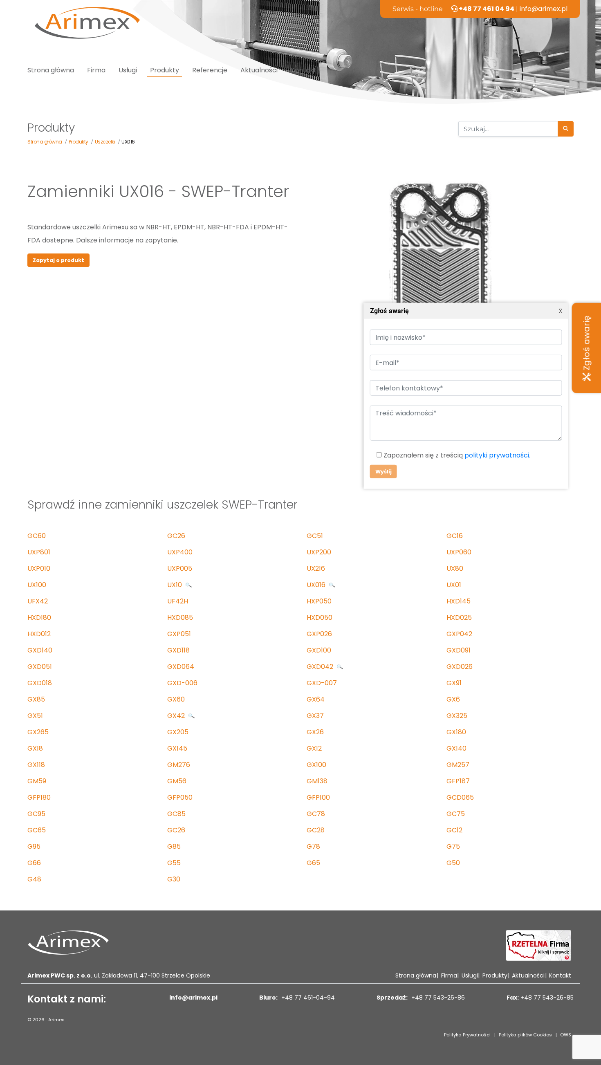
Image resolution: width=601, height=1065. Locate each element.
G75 (453, 846)
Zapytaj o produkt (58, 260)
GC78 (316, 813)
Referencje (209, 70)
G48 (34, 879)
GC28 (316, 830)
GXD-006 (182, 683)
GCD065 (460, 797)
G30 (173, 879)
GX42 (176, 715)
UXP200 (319, 552)
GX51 (35, 715)
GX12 (314, 748)
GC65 (36, 830)
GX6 (453, 699)
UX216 (316, 568)
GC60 (36, 535)
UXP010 (38, 568)
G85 (174, 846)
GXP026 (319, 634)
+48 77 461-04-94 (307, 997)
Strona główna (50, 70)
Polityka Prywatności (467, 1034)
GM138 (317, 781)
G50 (453, 863)
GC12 (454, 830)
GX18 (35, 748)
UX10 (175, 585)
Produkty (164, 70)
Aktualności (259, 70)
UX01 (453, 585)
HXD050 (319, 617)
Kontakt (303, 70)
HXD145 (458, 601)
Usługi (128, 70)
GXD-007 (322, 683)
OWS (565, 1034)
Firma (96, 70)
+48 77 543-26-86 (437, 997)
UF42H (177, 601)
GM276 (178, 764)
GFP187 (458, 781)
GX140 (456, 748)
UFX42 (37, 601)
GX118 (36, 764)
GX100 (316, 764)
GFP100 (318, 797)
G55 (174, 863)
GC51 (315, 535)
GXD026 (459, 666)
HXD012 (39, 634)
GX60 (176, 699)
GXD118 (178, 650)
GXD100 (319, 650)
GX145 (177, 748)
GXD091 (458, 650)
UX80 (454, 568)
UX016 (317, 585)
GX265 (38, 732)
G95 (33, 846)
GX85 (36, 699)
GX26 (315, 732)
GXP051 (179, 634)
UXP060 (458, 552)
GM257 (457, 764)
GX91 (454, 683)
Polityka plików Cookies (525, 1034)
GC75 (455, 813)
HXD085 (180, 617)
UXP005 (179, 568)
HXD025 (459, 617)
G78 (313, 846)
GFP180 (39, 797)
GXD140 (39, 650)
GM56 (176, 781)
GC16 (454, 535)
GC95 (36, 813)
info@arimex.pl (543, 8)
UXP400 (180, 552)
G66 (34, 863)
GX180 (456, 732)
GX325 (456, 715)
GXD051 (39, 666)
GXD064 (180, 666)
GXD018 (39, 683)
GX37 (315, 715)
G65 (313, 863)
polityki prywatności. (497, 455)
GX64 (316, 699)
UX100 (36, 585)
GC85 (176, 813)
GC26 (176, 535)
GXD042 (321, 666)
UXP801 (38, 552)
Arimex (56, 1019)
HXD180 (39, 617)
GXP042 (459, 634)
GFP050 (180, 797)
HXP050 (319, 601)
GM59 (36, 781)
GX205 (177, 732)
